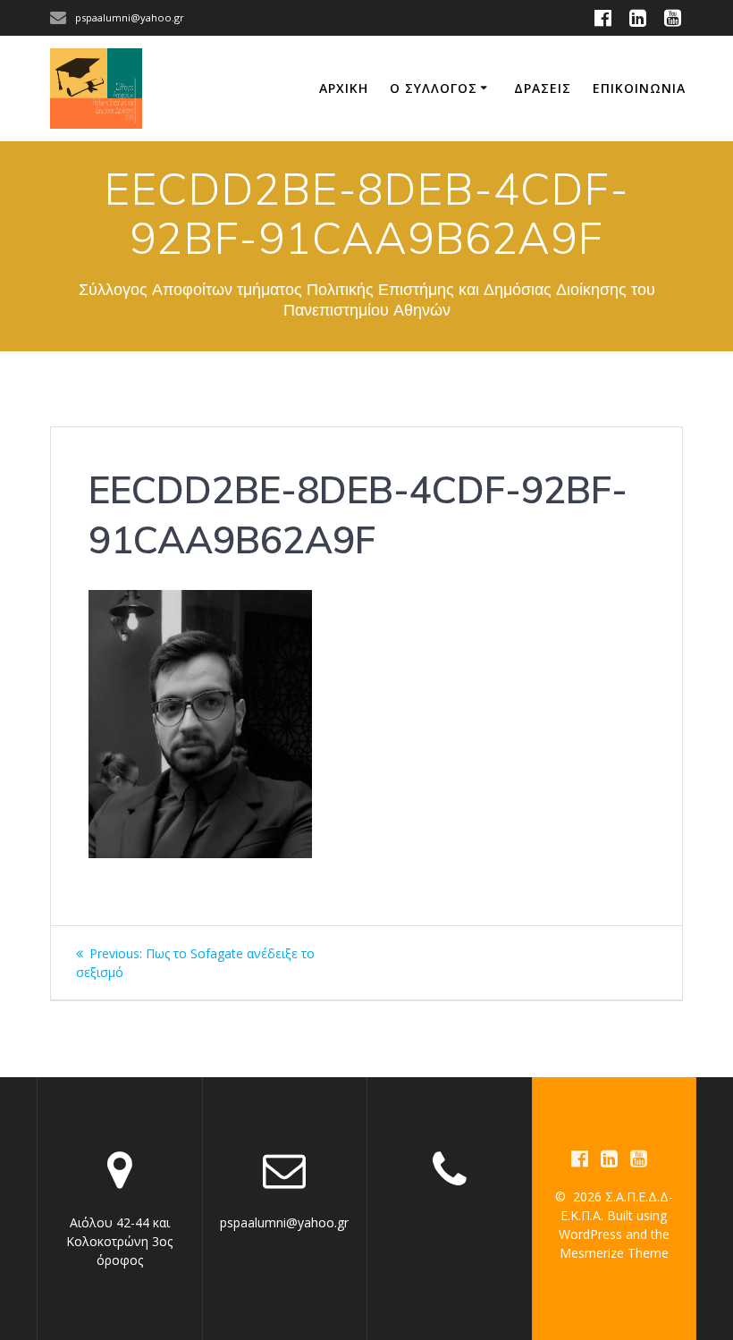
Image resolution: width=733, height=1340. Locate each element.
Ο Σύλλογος (433, 88)
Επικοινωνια (639, 88)
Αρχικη (343, 88)
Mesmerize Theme (614, 1252)
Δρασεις (542, 88)
